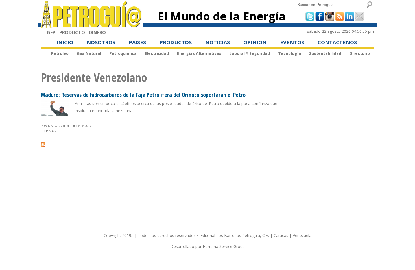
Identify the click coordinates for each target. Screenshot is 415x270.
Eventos (292, 42)
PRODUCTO (72, 32)
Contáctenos (337, 42)
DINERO (97, 32)
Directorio (360, 53)
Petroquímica (123, 53)
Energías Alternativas (199, 53)
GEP (51, 32)
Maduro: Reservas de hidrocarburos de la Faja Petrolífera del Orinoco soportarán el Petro (143, 95)
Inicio (64, 42)
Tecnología (289, 53)
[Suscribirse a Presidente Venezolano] (43, 144)
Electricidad (157, 53)
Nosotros (101, 42)
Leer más (48, 131)
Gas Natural (89, 53)
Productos (176, 42)
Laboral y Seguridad (250, 53)
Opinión (255, 42)
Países (137, 42)
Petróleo (60, 53)
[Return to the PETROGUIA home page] (92, 25)
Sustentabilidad (325, 53)
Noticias (217, 42)
